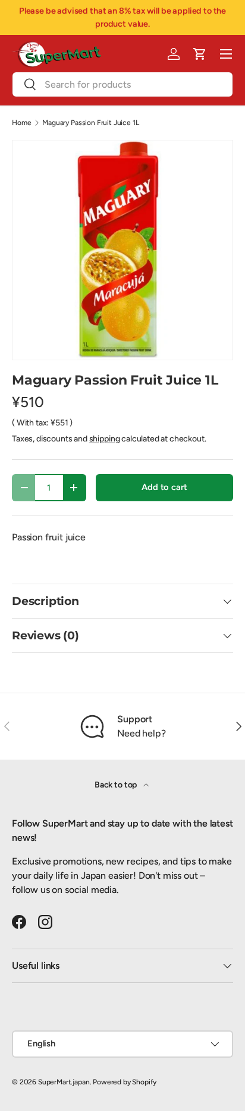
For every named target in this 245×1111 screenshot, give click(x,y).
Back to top (117, 785)
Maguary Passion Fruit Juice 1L (90, 122)
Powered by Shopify (124, 1082)
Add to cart (164, 487)
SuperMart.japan (64, 1082)
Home (21, 122)
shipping (104, 439)
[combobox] (122, 84)
